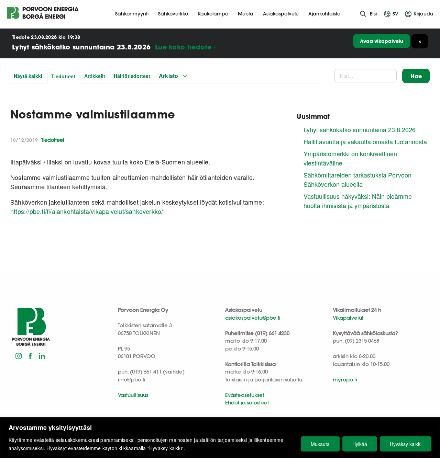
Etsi (373, 14)
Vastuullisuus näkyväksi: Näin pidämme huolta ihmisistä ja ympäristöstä (358, 201)
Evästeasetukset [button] (244, 395)
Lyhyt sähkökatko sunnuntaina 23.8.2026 (360, 129)
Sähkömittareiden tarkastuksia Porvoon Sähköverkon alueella (357, 179)
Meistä (245, 14)
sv (395, 14)
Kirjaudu (423, 14)
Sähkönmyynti (131, 14)
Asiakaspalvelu (281, 14)
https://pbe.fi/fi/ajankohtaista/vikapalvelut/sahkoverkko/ (86, 211)
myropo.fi (345, 379)
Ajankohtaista (324, 14)
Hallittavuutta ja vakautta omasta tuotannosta (365, 141)
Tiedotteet (63, 76)
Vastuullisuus (133, 395)
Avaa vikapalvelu (381, 41)
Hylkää (359, 443)
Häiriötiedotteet (132, 75)
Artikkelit (94, 75)
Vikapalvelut (348, 317)
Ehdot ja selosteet (247, 402)
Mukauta (320, 443)
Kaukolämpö (213, 14)
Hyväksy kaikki (405, 443)
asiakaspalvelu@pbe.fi (252, 317)
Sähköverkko (173, 14)
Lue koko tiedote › (185, 47)
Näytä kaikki (28, 75)
